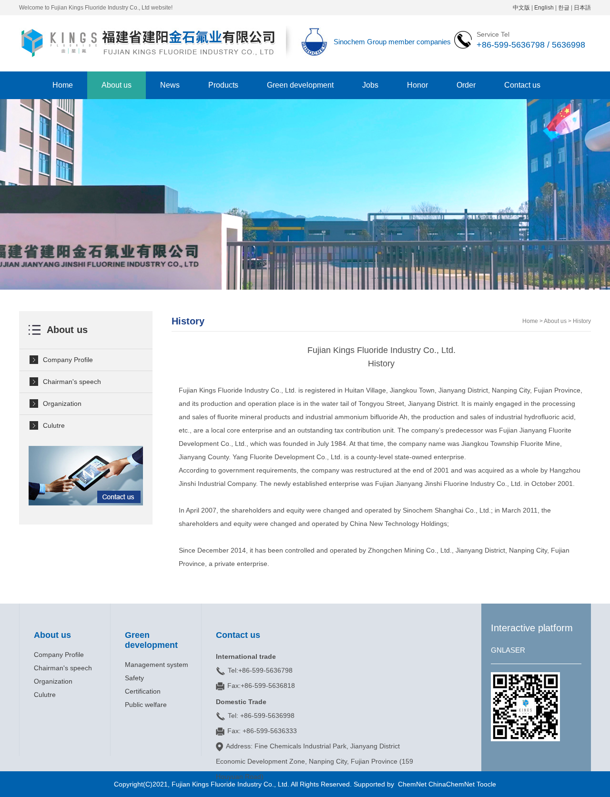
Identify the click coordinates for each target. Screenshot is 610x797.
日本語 (582, 7)
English (544, 7)
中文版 (521, 7)
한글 (563, 7)
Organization (62, 403)
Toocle (486, 784)
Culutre (54, 425)
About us (117, 85)
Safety (134, 678)
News (170, 85)
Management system (156, 664)
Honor (417, 85)
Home (62, 85)
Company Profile (68, 359)
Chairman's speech (72, 381)
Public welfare (146, 704)
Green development (300, 85)
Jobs (370, 85)
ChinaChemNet (451, 784)
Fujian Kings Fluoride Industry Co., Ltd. (231, 784)
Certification (143, 691)
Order (466, 85)
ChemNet (412, 784)
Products (223, 85)
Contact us (522, 85)
